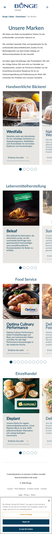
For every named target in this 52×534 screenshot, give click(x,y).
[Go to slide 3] (28, 168)
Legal (20, 495)
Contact (44, 489)
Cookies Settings (26, 514)
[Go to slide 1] (20, 168)
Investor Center (33, 489)
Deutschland (20, 17)
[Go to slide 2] (24, 168)
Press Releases (20, 489)
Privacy (26, 495)
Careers (10, 489)
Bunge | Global (8, 17)
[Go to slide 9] (41, 361)
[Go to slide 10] (45, 361)
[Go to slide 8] (37, 361)
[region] (26, 515)
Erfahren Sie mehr (16, 158)
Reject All (25, 522)
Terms (33, 495)
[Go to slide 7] (33, 361)
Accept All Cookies (26, 529)
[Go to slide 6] (30, 361)
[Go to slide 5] (35, 168)
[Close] (49, 501)
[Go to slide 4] (31, 168)
